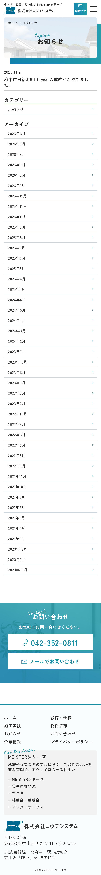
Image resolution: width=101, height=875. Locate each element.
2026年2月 (17, 175)
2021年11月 (17, 476)
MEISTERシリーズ (28, 779)
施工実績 (12, 725)
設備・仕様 (61, 717)
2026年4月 (17, 154)
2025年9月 (17, 227)
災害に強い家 (24, 786)
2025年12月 (17, 195)
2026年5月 (17, 144)
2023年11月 (17, 351)
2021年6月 (16, 507)
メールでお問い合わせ (54, 661)
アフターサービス (28, 807)
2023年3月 (17, 393)
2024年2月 (17, 341)
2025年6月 (17, 258)
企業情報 (12, 742)
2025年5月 (17, 268)
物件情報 (58, 725)
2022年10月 (17, 414)
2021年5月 (16, 517)
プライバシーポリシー (71, 742)
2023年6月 (17, 372)
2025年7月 (17, 247)
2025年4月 (17, 278)
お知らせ (16, 109)
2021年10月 (17, 486)
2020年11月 (17, 559)
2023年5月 (17, 382)
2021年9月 (16, 497)
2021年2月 (16, 538)
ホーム (10, 717)
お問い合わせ (63, 734)
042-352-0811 (54, 642)
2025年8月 (17, 237)
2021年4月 (17, 528)
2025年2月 (17, 289)
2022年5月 (17, 455)
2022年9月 (17, 424)
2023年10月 (17, 362)
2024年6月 (17, 299)
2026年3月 (17, 164)
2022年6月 (17, 445)
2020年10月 (18, 569)
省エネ (18, 793)
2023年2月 (17, 403)
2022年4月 (17, 465)
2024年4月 (17, 320)
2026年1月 (16, 185)
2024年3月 (17, 330)
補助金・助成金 (26, 800)
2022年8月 (17, 434)
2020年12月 (17, 549)
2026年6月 (17, 133)
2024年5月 (17, 310)
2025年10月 (17, 216)
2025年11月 (17, 206)
